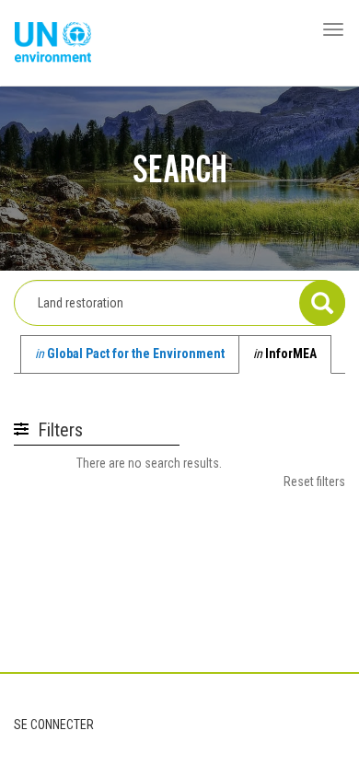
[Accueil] (53, 43)
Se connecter (54, 724)
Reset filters (314, 481)
